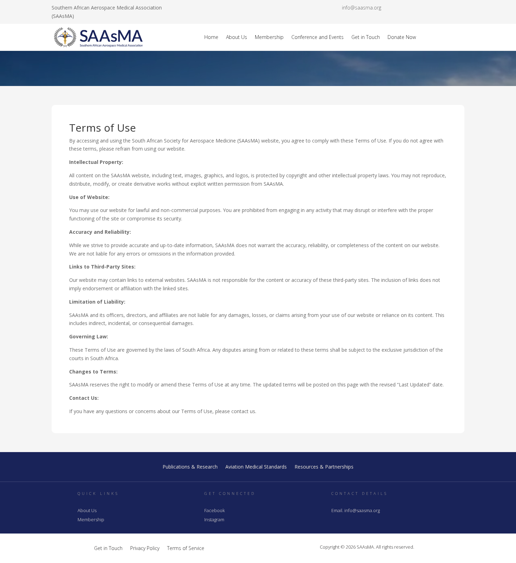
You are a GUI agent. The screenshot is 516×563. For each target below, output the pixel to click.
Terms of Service (185, 548)
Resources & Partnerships (324, 467)
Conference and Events (317, 37)
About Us (236, 37)
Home (211, 37)
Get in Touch (365, 37)
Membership (269, 37)
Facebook (214, 510)
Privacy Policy (144, 548)
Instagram (214, 519)
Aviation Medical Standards (256, 467)
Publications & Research (190, 467)
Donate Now (402, 37)
